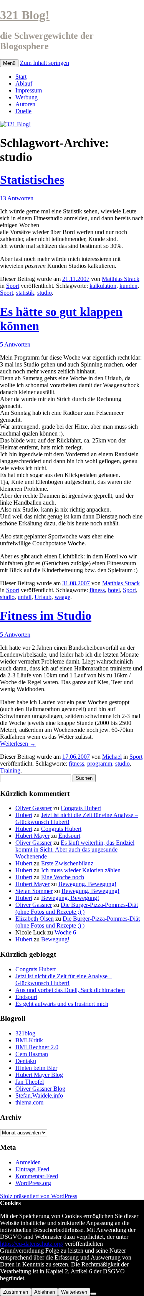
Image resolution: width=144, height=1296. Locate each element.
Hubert (23, 815)
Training (10, 770)
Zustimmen (15, 1292)
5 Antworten (15, 344)
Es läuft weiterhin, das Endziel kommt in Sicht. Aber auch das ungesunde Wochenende (74, 849)
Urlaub (43, 597)
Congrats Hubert (81, 808)
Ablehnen (44, 1292)
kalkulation (102, 285)
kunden (128, 285)
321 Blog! (25, 15)
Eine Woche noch (62, 877)
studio (44, 292)
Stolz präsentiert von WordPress (38, 1196)
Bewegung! (55, 939)
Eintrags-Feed (32, 1169)
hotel (114, 590)
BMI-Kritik (29, 1040)
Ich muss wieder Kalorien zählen (81, 870)
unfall (24, 597)
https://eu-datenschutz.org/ (31, 1243)
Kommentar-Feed (36, 1176)
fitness (97, 590)
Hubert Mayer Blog (39, 1074)
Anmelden (28, 1162)
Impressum (28, 90)
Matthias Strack (120, 279)
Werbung (26, 97)
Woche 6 (65, 932)
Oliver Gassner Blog (40, 1088)
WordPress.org (33, 1183)
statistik (25, 292)
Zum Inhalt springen (44, 62)
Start (20, 76)
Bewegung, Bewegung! (87, 884)
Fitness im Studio (45, 615)
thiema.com (29, 1102)
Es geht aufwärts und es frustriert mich (61, 1003)
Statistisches (32, 180)
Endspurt (69, 835)
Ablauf (23, 83)
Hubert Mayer (32, 835)
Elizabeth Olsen (34, 918)
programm (99, 763)
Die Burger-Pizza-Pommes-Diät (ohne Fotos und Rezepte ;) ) (76, 908)
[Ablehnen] (93, 1294)
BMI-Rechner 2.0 (36, 1047)
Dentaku (25, 1061)
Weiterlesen (18, 743)
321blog (25, 1033)
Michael (112, 756)
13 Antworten (16, 198)
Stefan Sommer (34, 891)
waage (62, 597)
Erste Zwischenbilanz (67, 863)
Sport (12, 285)
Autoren (25, 104)
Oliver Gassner (33, 808)
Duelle (23, 111)
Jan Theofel (29, 1081)
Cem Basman (31, 1054)
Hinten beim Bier (36, 1068)
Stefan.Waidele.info (39, 1095)
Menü (9, 63)
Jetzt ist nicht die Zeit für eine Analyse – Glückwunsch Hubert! (63, 979)
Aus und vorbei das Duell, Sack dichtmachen (70, 990)
